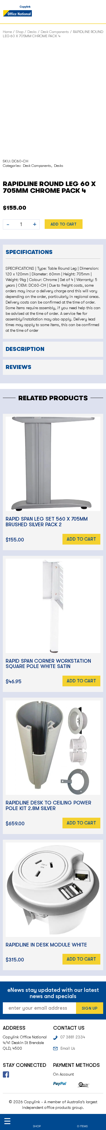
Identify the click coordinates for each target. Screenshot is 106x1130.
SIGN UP (90, 1008)
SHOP (37, 1126)
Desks (32, 32)
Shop (19, 32)
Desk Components (55, 32)
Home (7, 32)
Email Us (67, 1048)
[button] (53, 251)
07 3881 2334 (72, 1037)
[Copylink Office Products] (17, 12)
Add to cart (64, 224)
